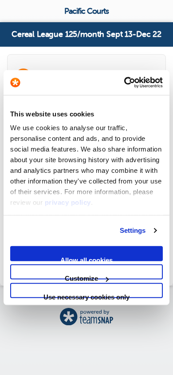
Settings (133, 230)
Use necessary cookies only (86, 295)
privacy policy (68, 202)
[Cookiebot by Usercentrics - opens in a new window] (124, 82)
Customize (81, 277)
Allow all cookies (86, 258)
